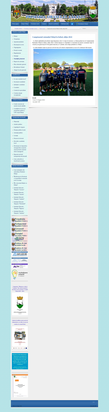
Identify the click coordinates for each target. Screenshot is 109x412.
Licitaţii (16, 135)
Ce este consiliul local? (20, 79)
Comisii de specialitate (20, 90)
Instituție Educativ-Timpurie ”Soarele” (19, 193)
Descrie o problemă (53, 23)
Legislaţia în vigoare (19, 127)
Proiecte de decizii (19, 138)
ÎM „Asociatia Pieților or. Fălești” (20, 184)
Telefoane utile (64, 23)
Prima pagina (15, 23)
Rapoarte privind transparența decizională (20, 155)
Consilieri (16, 87)
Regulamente (17, 53)
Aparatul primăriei (19, 41)
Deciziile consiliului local (19, 142)
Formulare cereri (35, 23)
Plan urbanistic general (20, 64)
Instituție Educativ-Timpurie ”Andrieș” (19, 212)
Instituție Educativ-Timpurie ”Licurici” (19, 188)
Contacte (44, 23)
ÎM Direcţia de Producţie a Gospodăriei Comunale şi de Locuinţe (20, 178)
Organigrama (17, 47)
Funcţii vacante (18, 50)
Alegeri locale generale (20, 70)
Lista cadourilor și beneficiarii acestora (19, 160)
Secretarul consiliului (19, 82)
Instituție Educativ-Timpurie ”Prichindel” (20, 202)
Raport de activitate (19, 61)
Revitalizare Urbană (19, 67)
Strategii (16, 56)
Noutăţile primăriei (19, 58)
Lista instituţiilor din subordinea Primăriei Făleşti (19, 171)
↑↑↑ (94, 402)
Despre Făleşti (24, 23)
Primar (15, 36)
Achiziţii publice (18, 132)
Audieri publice (18, 124)
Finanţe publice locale (20, 130)
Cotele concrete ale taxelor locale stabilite (19, 105)
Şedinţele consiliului (19, 84)
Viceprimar (17, 39)
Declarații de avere (19, 44)
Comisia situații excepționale (18, 94)
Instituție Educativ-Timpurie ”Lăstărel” (19, 198)
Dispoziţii (16, 121)
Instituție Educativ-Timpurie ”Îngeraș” (19, 207)
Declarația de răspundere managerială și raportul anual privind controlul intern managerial (20, 148)
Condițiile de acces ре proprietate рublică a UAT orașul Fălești (20, 110)
